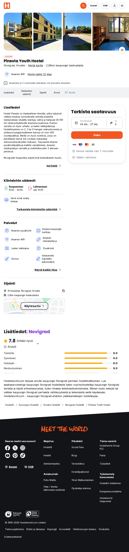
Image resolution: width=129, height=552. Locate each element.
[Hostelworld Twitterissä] (15, 447)
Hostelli (8, 56)
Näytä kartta (35, 65)
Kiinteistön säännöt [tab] (26, 92)
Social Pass (78, 447)
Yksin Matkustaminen (83, 480)
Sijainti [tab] (43, 92)
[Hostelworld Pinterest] (15, 455)
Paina (103, 455)
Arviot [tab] (57, 92)
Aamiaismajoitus (52, 463)
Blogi (74, 455)
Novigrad (9, 65)
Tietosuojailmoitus (14, 529)
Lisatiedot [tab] (9, 92)
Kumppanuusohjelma (110, 491)
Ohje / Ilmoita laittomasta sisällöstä (54, 488)
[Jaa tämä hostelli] (122, 50)
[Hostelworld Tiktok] (22, 455)
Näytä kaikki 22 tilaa (40, 74)
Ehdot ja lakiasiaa (35, 529)
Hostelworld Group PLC (110, 447)
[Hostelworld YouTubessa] (7, 455)
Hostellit (48, 447)
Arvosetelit (64, 529)
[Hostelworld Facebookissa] (7, 447)
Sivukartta (104, 529)
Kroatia (20, 65)
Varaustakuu (78, 463)
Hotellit (47, 455)
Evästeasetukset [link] (13, 536)
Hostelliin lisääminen (110, 483)
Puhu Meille (50, 480)
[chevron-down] (38, 343)
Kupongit (52, 529)
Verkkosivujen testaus (84, 529)
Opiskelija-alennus (81, 488)
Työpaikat (105, 463)
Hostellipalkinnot (80, 471)
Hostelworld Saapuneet (106, 500)
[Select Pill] (83, 6)
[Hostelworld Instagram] (22, 447)
